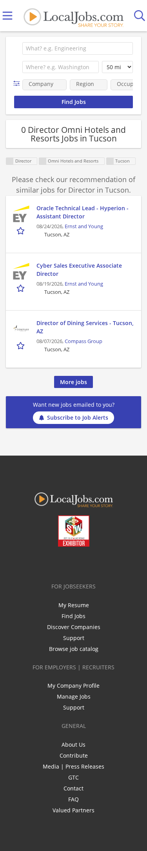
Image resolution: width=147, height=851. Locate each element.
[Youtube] (81, 563)
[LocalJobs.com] (73, 16)
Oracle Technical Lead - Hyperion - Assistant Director (82, 212)
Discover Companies (73, 627)
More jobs (73, 382)
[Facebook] (42, 563)
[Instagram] (94, 563)
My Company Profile (73, 685)
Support (73, 638)
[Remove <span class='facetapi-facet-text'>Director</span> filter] (9, 161)
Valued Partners (73, 810)
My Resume (73, 605)
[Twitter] (55, 563)
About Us (73, 744)
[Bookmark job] (21, 230)
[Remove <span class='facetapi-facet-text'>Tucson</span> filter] (110, 161)
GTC (73, 777)
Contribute (74, 755)
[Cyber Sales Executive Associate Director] (21, 271)
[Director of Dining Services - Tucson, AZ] (21, 328)
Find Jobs (73, 616)
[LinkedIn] (68, 563)
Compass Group (83, 341)
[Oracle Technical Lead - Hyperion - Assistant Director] (21, 213)
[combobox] (77, 48)
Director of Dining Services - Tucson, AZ (85, 327)
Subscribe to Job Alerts (77, 417)
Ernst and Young (84, 226)
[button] (18, 83)
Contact (73, 788)
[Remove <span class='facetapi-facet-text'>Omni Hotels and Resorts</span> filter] (42, 161)
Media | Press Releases (73, 766)
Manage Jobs (74, 696)
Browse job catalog (73, 649)
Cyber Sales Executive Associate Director (79, 269)
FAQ (73, 799)
